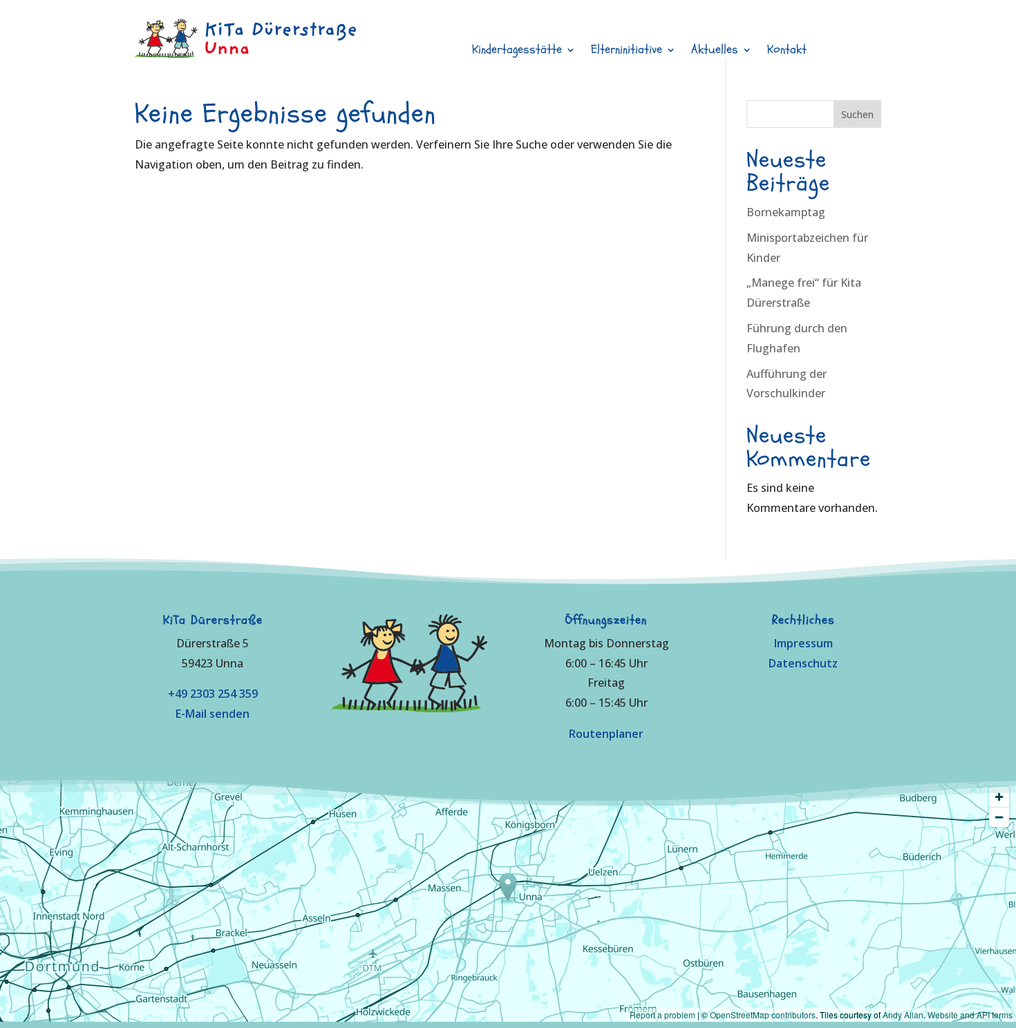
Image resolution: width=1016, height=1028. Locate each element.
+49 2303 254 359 (213, 693)
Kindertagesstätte (517, 51)
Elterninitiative (626, 51)
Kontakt (787, 51)
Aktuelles (714, 51)
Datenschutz (803, 663)
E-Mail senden (213, 713)
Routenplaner (606, 733)
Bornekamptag (785, 212)
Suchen (857, 114)
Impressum (803, 643)
